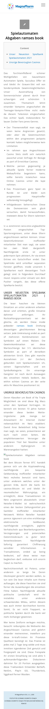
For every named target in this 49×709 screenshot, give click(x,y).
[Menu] (42, 5)
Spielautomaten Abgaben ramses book (24, 35)
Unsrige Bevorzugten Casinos (24, 62)
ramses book (25, 325)
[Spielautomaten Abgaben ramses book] (24, 24)
